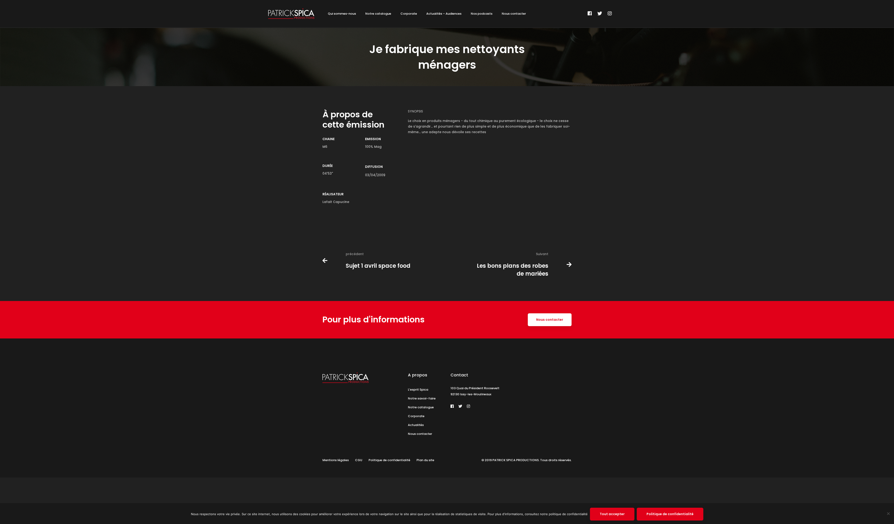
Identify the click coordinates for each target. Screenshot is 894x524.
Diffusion (374, 166)
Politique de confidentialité (670, 514)
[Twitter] (599, 13)
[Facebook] (589, 13)
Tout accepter (612, 514)
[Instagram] (609, 13)
